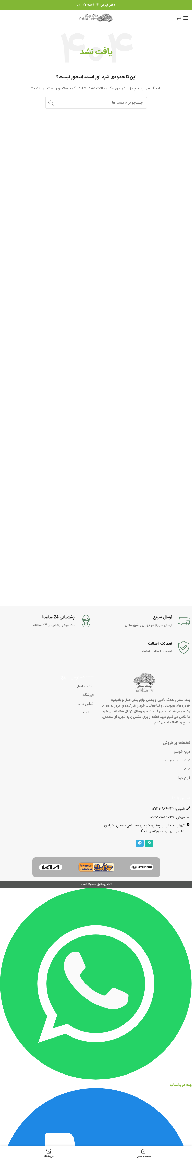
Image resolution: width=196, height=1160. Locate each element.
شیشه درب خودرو (177, 760)
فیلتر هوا (184, 778)
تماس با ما (86, 704)
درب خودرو (182, 752)
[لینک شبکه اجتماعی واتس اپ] (149, 843)
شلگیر (186, 769)
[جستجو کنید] (51, 103)
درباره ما (88, 712)
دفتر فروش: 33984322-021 (96, 5)
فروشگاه (88, 695)
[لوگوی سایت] (96, 17)
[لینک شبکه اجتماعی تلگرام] (140, 843)
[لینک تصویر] (141, 867)
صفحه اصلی (84, 686)
